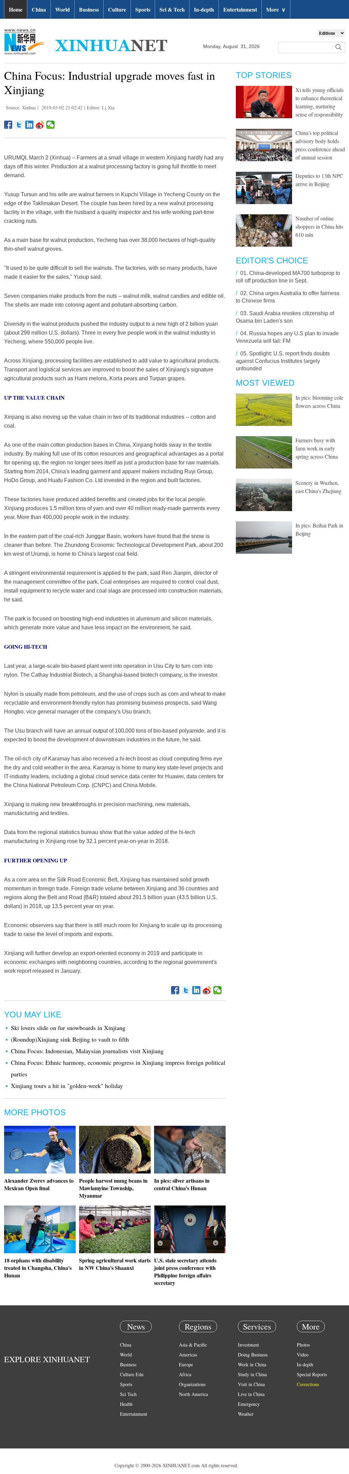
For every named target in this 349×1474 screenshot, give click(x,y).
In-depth (204, 9)
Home (15, 9)
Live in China (251, 1394)
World (62, 9)
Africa (185, 1374)
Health (126, 1404)
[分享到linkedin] (29, 125)
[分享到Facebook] (8, 125)
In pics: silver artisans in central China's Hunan (182, 1184)
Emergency (249, 1404)
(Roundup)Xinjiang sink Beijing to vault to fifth (70, 1039)
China (39, 9)
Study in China (252, 1374)
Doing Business (253, 1354)
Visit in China (251, 1384)
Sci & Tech (172, 9)
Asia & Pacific (193, 1344)
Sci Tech (128, 1394)
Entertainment (240, 9)
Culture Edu (131, 1374)
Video (302, 1354)
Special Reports (312, 1374)
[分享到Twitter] (19, 125)
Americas (188, 1354)
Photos (303, 1344)
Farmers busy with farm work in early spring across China (316, 448)
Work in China (252, 1364)
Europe (186, 1364)
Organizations (192, 1384)
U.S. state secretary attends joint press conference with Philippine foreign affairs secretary (185, 1271)
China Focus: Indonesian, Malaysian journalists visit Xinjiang (87, 1051)
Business (89, 9)
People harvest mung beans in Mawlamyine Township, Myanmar (113, 1188)
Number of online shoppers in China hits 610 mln (319, 226)
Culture (117, 9)
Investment (248, 1344)
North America (193, 1394)
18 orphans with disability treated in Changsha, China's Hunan (38, 1267)
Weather (246, 1414)
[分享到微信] (50, 125)
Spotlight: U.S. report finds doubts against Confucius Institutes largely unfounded (283, 361)
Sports (142, 9)
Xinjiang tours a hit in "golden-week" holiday (67, 1085)
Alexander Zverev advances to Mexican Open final (39, 1184)
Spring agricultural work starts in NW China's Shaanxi (115, 1264)
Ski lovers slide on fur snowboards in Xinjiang (68, 1028)
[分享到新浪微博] (40, 125)
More (276, 9)
